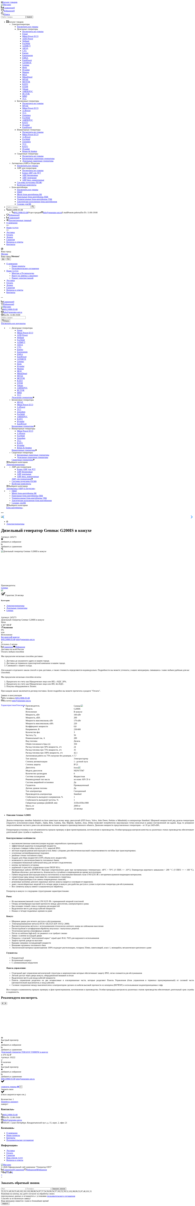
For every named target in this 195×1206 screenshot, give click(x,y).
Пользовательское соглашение (25, 268)
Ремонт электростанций (22, 278)
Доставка (10, 232)
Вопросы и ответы (14, 242)
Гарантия (10, 239)
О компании (12, 223)
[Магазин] (6, 1165)
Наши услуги (12, 227)
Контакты (10, 244)
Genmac (4, 588)
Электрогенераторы (15, 524)
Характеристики (8, 705)
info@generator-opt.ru (52, 212)
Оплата (9, 1153)
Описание (20, 705)
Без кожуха (6, 637)
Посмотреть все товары (27, 27)
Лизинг (9, 237)
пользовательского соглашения (61, 1196)
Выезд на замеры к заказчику (25, 276)
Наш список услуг (14, 1158)
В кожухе (15, 637)
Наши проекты (18, 266)
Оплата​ (9, 235)
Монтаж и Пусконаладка (23, 273)
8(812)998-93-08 (21, 212)
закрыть (5, 1204)
